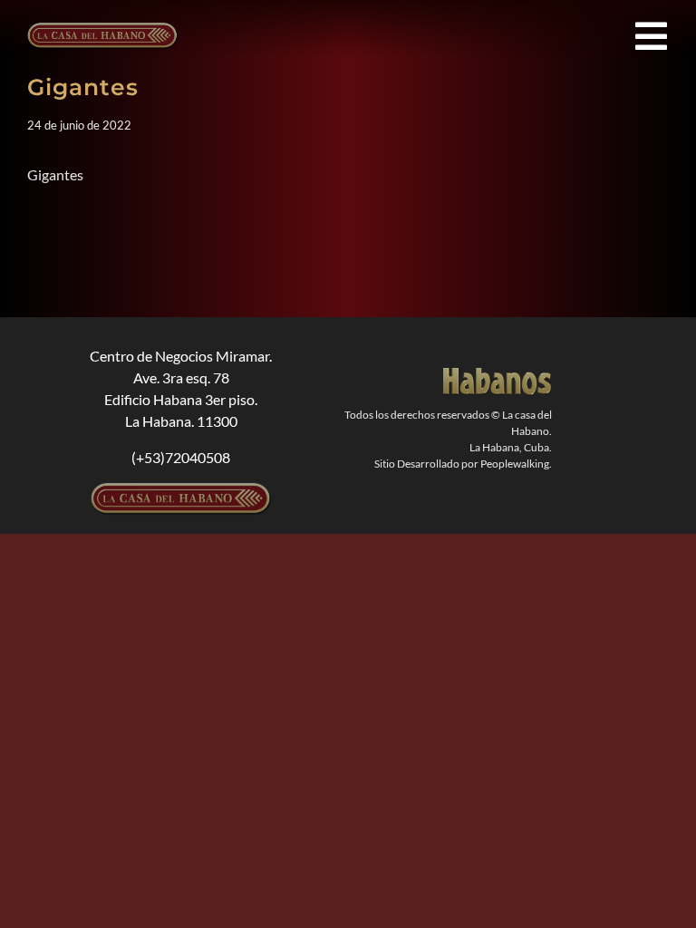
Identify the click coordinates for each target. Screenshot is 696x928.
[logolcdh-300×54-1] (181, 489)
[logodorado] (497, 374)
